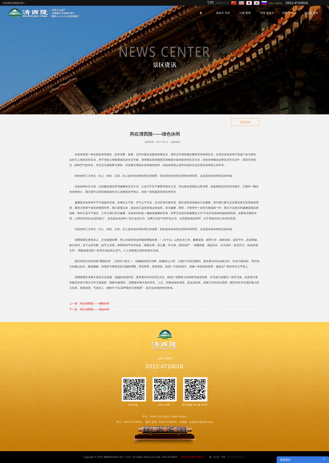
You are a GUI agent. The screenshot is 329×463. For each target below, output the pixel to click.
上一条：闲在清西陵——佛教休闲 (89, 303)
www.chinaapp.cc (236, 457)
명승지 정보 (311, 12)
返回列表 (245, 122)
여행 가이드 (289, 12)
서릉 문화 (245, 12)
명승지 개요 (223, 12)
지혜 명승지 (267, 12)
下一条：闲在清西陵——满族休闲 (89, 309)
